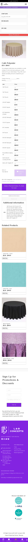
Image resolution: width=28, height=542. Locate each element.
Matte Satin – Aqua (7, 288)
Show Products (14, 35)
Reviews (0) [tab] (14, 199)
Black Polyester (6, 323)
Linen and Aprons (17, 179)
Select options (14, 250)
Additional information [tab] (14, 196)
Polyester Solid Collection (8, 181)
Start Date (4, 13)
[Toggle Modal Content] (25, 4)
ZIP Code (3, 28)
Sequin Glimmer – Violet (8, 358)
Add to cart (21, 173)
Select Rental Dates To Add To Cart (14, 187)
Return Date (5, 21)
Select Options (14, 285)
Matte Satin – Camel (7, 253)
